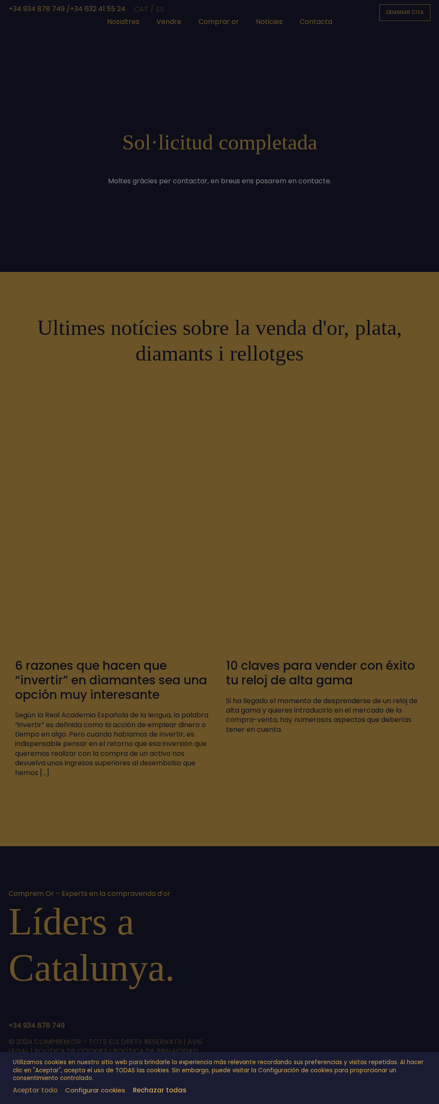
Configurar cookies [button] (95, 1090)
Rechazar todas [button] (159, 1090)
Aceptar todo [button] (35, 1090)
